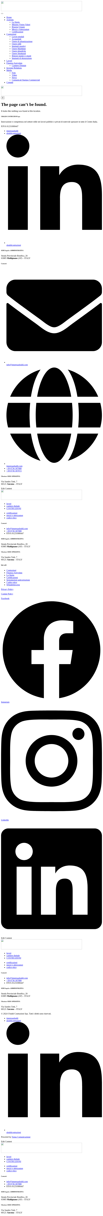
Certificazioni (17, 32)
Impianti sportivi (19, 46)
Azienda (10, 20)
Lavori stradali (18, 36)
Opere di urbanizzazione (22, 41)
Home (9, 17)
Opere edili (16, 44)
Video (14, 75)
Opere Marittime (19, 49)
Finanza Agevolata (14, 63)
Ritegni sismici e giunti (21, 56)
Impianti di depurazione (22, 58)
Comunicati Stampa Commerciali (26, 80)
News (14, 77)
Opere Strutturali (19, 53)
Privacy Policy (7, 589)
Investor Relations (14, 68)
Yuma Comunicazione (21, 1137)
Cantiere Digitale (19, 65)
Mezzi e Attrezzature (20, 29)
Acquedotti (16, 39)
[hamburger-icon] (2, 13)
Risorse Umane (18, 27)
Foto (14, 73)
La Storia (16, 22)
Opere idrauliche (19, 51)
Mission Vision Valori (21, 24)
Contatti (9, 82)
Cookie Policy (7, 594)
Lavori (9, 61)
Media (9, 70)
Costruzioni (11, 34)
